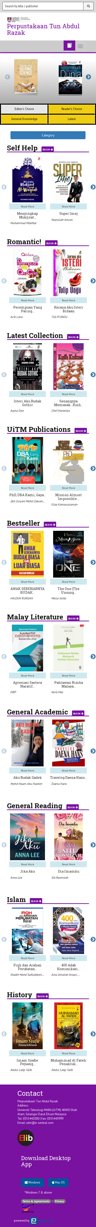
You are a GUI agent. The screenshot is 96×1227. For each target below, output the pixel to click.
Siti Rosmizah (59, 878)
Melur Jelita (58, 598)
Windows (33, 1182)
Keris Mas (57, 692)
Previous (7, 76)
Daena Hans (58, 784)
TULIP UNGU (59, 317)
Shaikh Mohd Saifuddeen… (27, 975)
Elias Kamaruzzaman (64, 504)
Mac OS (59, 1182)
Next (88, 76)
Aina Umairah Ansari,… (65, 975)
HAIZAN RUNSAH (21, 598)
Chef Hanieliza (60, 411)
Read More (27, 206)
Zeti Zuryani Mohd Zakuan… (27, 501)
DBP (13, 692)
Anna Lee (16, 878)
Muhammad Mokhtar (23, 223)
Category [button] (48, 135)
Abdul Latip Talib (21, 1070)
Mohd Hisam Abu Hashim (26, 784)
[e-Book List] (69, 45)
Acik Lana (16, 317)
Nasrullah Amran (61, 220)
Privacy (59, 1201)
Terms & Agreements (36, 1201)
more (46, 149)
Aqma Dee (17, 411)
